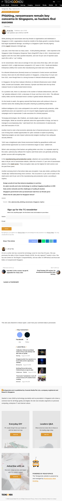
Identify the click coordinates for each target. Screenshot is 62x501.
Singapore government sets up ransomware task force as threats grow (26, 192)
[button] (3, 1)
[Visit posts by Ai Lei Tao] (4, 249)
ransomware (29, 202)
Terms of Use (21, 232)
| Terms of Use (38, 498)
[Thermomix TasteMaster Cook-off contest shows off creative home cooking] (42, 378)
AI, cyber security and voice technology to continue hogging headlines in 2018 (29, 186)
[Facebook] (19, 337)
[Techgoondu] (13, 1)
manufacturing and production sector (18, 159)
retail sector (15, 164)
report (8, 46)
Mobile (25, 372)
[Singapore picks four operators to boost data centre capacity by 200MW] (42, 361)
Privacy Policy (50, 232)
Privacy (33, 498)
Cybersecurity (6, 11)
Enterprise (15, 11)
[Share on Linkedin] (47, 241)
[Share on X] (39, 241)
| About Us (49, 498)
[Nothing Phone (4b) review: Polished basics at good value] (42, 370)
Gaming (18, 355)
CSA (9, 202)
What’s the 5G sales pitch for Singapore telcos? (18, 194)
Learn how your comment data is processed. (41, 323)
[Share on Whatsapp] (43, 241)
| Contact (54, 498)
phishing (22, 202)
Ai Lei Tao (10, 30)
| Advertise (44, 498)
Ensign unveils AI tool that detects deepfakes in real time (22, 183)
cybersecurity (15, 202)
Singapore (36, 202)
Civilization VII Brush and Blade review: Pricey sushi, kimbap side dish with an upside (25, 351)
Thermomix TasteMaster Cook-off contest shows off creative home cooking (26, 377)
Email (3, 221)
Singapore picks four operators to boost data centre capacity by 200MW (26, 360)
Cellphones (19, 372)
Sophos (42, 202)
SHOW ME (15, 476)
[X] (27, 337)
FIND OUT (46, 434)
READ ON (15, 434)
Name (3, 216)
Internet (18, 381)
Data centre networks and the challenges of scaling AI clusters (24, 189)
